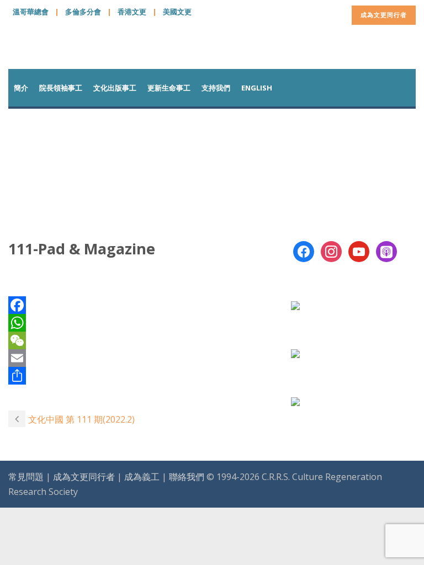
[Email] (141, 358)
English (256, 88)
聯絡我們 (186, 477)
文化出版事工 (114, 88)
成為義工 (142, 477)
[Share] (141, 376)
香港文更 (132, 12)
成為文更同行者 (384, 14)
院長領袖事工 (60, 88)
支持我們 (216, 88)
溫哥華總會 (31, 12)
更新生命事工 (168, 88)
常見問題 (26, 477)
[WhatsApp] (141, 323)
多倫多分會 (83, 12)
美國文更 (177, 12)
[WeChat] (141, 340)
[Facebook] (141, 305)
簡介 (21, 88)
